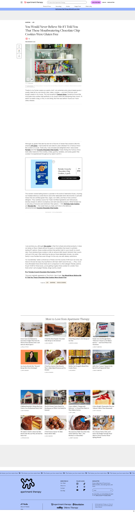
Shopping (27, 22)
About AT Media (25, 507)
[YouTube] (77, 490)
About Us (62, 486)
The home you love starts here (19, 473)
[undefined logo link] (33, 2)
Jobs (22, 509)
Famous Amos (62, 94)
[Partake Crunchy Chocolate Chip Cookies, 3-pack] (41, 174)
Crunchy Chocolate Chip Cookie (48, 150)
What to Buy (89, 6)
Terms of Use (99, 495)
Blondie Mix (32, 206)
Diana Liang (30, 83)
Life (33, 22)
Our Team (63, 483)
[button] (79, 79)
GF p (32, 146)
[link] (31, 341)
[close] (134, 511)
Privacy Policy (107, 495)
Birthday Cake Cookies (72, 204)
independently (30, 85)
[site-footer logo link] (24, 504)
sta (36, 146)
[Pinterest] (84, 487)
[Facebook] (77, 487)
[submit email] (111, 490)
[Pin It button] (32, 79)
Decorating (58, 6)
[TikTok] (84, 484)
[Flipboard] (84, 490)
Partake (28, 150)
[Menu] (21, 2)
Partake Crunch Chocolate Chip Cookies (42, 272)
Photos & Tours (47, 6)
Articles (68, 6)
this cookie (47, 246)
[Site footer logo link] (40, 485)
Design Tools (78, 6)
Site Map (62, 491)
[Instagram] (77, 484)
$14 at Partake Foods (69, 178)
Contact (62, 488)
